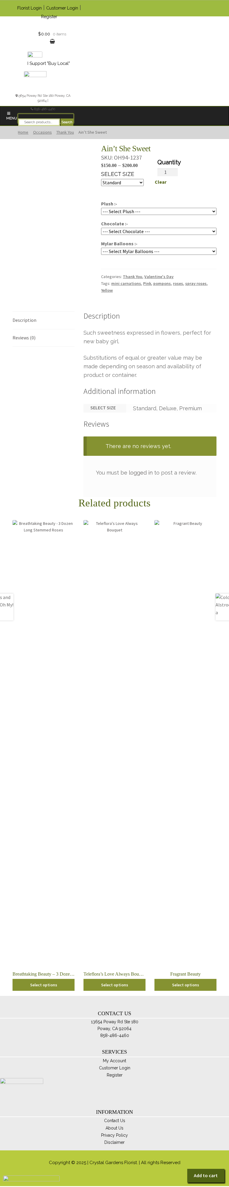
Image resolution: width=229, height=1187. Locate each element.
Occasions (42, 132)
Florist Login (29, 7)
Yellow (107, 290)
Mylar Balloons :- (119, 244)
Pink (147, 283)
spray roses (196, 283)
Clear (160, 182)
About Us (114, 1128)
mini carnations (126, 283)
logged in (141, 473)
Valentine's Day (159, 276)
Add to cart (206, 1175)
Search (66, 122)
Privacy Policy (114, 1135)
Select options (43, 985)
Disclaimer (114, 1142)
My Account (114, 1060)
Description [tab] (24, 320)
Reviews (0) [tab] (24, 338)
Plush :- (109, 204)
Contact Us (114, 1120)
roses (178, 283)
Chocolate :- (114, 224)
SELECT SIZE (117, 174)
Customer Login (62, 7)
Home (23, 132)
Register (49, 16)
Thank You (65, 132)
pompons (162, 283)
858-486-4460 (44, 109)
